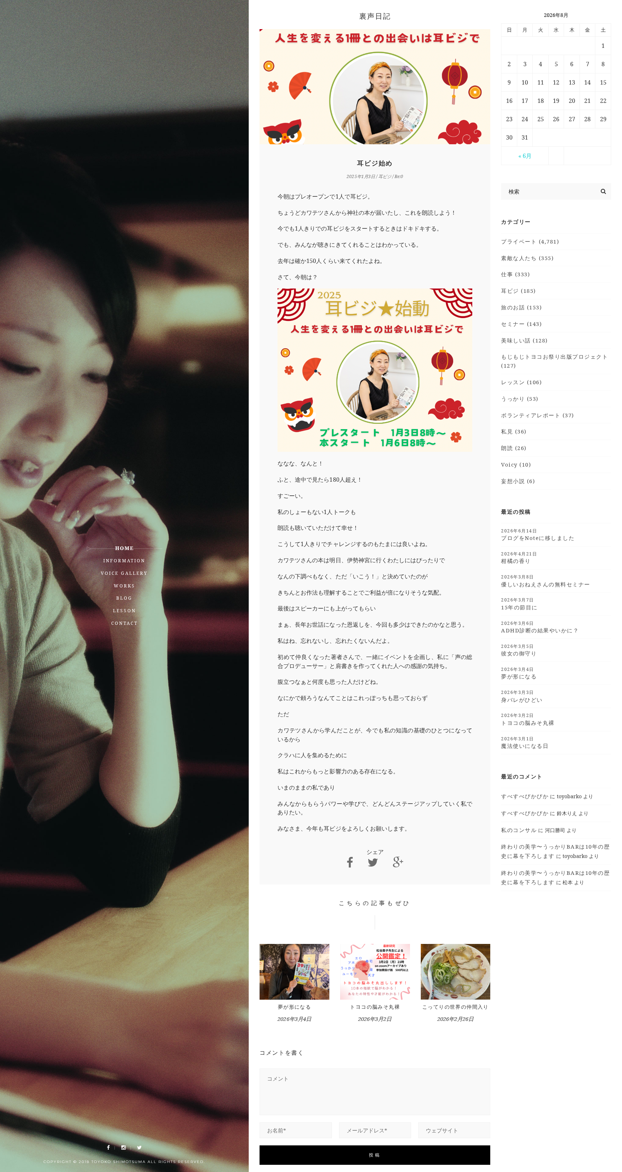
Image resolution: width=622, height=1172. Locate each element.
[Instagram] (123, 1147)
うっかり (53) (519, 398)
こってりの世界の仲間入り (455, 1007)
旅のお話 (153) (521, 307)
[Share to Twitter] (373, 862)
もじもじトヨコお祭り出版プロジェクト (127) (554, 361)
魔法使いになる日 (525, 742)
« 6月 (525, 156)
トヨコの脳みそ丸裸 (375, 1007)
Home (124, 548)
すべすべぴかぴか (525, 796)
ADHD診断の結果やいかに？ (540, 627)
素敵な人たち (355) (527, 258)
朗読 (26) (514, 447)
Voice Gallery (124, 573)
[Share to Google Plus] (398, 862)
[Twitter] (139, 1147)
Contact (124, 623)
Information (124, 561)
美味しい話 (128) (524, 340)
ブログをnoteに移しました (537, 534)
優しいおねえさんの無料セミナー (545, 580)
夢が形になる (294, 1007)
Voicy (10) (516, 464)
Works (124, 586)
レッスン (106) (521, 382)
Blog (124, 598)
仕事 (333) (515, 274)
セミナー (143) (521, 323)
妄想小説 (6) (518, 481)
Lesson (124, 611)
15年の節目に (519, 603)
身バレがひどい (522, 696)
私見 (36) (514, 431)
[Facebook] (108, 1147)
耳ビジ (384, 176)
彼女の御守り (519, 650)
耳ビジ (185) (518, 290)
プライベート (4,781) (530, 241)
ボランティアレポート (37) (537, 415)
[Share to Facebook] (349, 862)
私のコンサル (519, 829)
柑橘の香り (519, 557)
